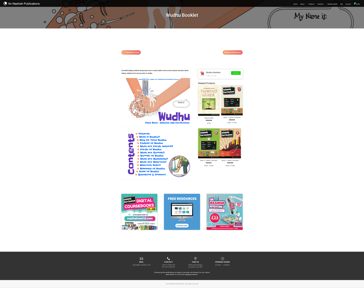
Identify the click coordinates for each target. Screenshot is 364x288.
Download (236, 73)
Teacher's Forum (132, 52)
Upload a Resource (233, 52)
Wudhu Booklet (213, 72)
